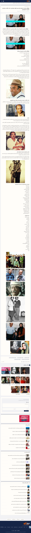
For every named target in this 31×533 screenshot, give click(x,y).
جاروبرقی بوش (22, 519)
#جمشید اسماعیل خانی (26, 357)
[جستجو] (1, 1)
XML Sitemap (2, 527)
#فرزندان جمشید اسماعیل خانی (17, 359)
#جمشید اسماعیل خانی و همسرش (12, 357)
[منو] (3, 1)
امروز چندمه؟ (8, 527)
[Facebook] (24, 361)
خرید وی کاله (18, 519)
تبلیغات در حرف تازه (20, 527)
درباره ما (24, 527)
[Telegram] (23, 361)
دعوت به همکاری (16, 527)
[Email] (21, 361)
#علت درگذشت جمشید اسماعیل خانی (25, 359)
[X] (26, 361)
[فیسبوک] (12, 530)
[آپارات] (18, 530)
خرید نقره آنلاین (13, 519)
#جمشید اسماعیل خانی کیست (20, 357)
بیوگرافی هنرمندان (26, 6)
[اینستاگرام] (13, 530)
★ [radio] (4, 361)
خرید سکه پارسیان (9, 519)
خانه (26, 527)
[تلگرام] (15, 530)
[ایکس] (17, 530)
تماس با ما (12, 527)
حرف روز (5, 527)
